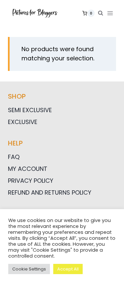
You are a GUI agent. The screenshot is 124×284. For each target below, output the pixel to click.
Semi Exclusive (30, 110)
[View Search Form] (100, 13)
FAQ (14, 157)
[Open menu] (111, 13)
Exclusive (22, 122)
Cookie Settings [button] (29, 269)
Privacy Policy (30, 180)
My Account (27, 169)
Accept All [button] (68, 269)
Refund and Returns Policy (49, 192)
